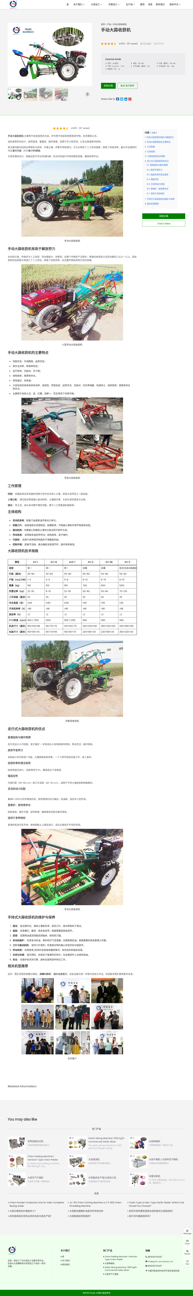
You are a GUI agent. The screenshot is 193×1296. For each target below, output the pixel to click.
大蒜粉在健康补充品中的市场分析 (86, 1211)
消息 (150, 4)
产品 (109, 24)
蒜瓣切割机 (45, 974)
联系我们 (160, 4)
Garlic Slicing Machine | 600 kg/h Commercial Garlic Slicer (121, 1269)
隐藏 (154, 133)
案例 (142, 4)
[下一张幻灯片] (87, 94)
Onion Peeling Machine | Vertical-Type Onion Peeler (121, 1258)
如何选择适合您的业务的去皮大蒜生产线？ (31, 1216)
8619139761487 (155, 1256)
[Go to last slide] (12, 94)
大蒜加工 (95, 4)
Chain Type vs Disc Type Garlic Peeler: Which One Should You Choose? (156, 1204)
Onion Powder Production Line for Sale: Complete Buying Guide (37, 1204)
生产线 (129, 4)
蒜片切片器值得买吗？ (140, 1216)
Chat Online (163, 223)
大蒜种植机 (110, 1263)
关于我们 (77, 4)
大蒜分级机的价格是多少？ (23, 1211)
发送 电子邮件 (127, 85)
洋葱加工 (112, 4)
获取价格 (108, 85)
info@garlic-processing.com (160, 1261)
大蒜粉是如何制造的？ (80, 1216)
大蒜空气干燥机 (112, 1274)
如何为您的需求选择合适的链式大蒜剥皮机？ (151, 1211)
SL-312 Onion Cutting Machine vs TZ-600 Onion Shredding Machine (95, 1204)
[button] (15, 94)
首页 (103, 24)
